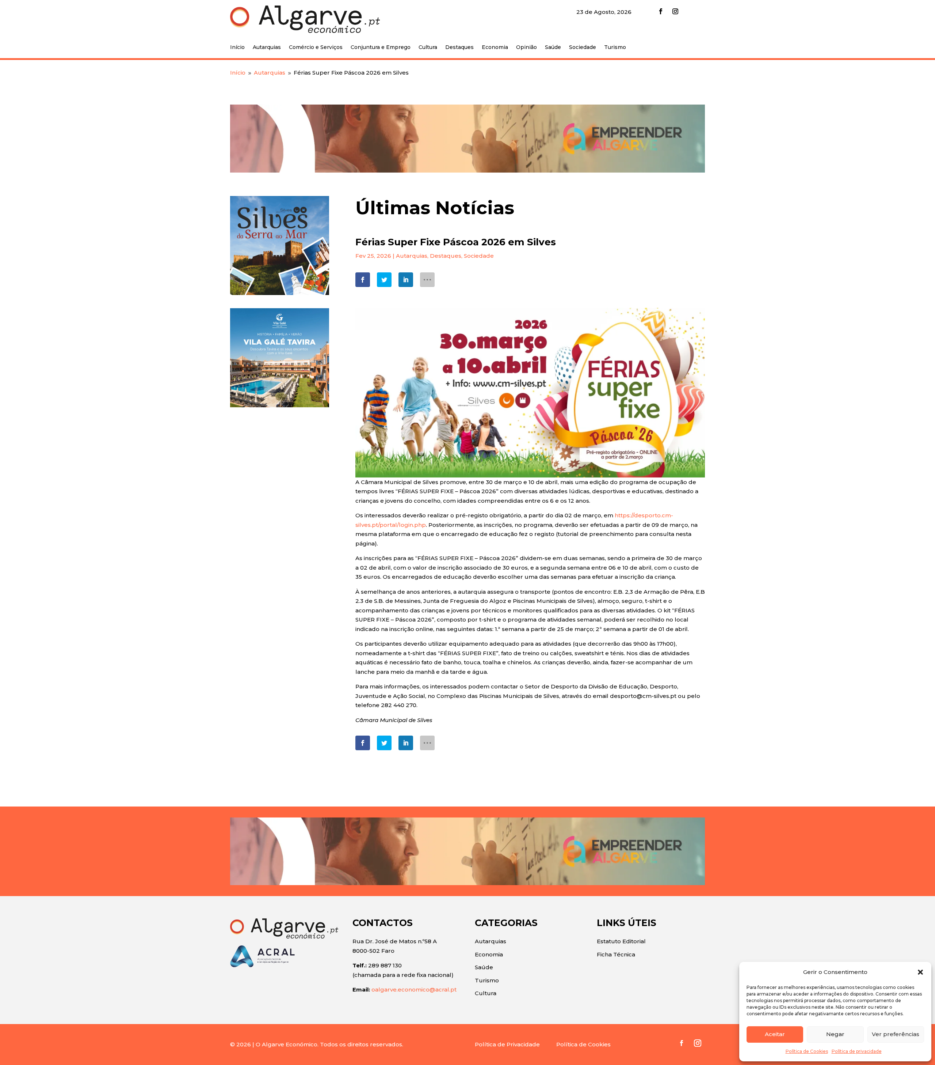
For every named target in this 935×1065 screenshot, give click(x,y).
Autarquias (267, 47)
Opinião (526, 47)
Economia (495, 47)
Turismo (615, 47)
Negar (835, 1034)
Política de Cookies (807, 1051)
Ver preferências (895, 1034)
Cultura (428, 47)
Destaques (459, 47)
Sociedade (582, 47)
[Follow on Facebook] (661, 11)
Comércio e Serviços (316, 47)
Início (237, 47)
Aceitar (775, 1034)
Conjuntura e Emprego (381, 47)
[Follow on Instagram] (675, 11)
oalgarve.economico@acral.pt (414, 989)
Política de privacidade (857, 1051)
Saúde (553, 47)
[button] (920, 972)
